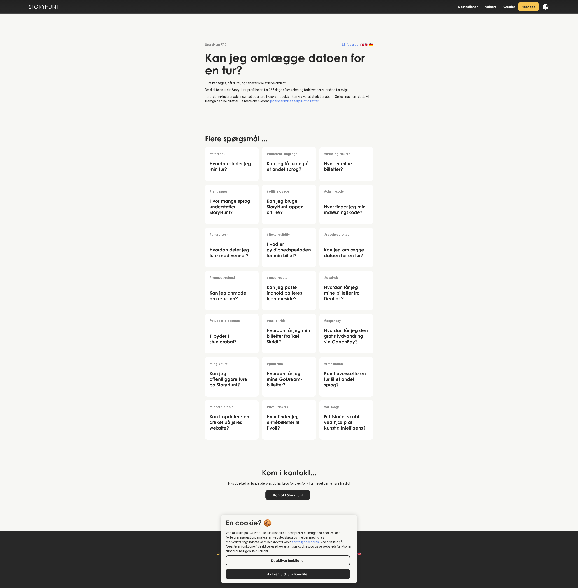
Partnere (490, 7)
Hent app (529, 7)
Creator (509, 7)
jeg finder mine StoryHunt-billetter (294, 101)
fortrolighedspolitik (305, 542)
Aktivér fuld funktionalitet (288, 574)
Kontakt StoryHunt (288, 495)
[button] (544, 6)
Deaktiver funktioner (288, 560)
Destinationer (468, 7)
